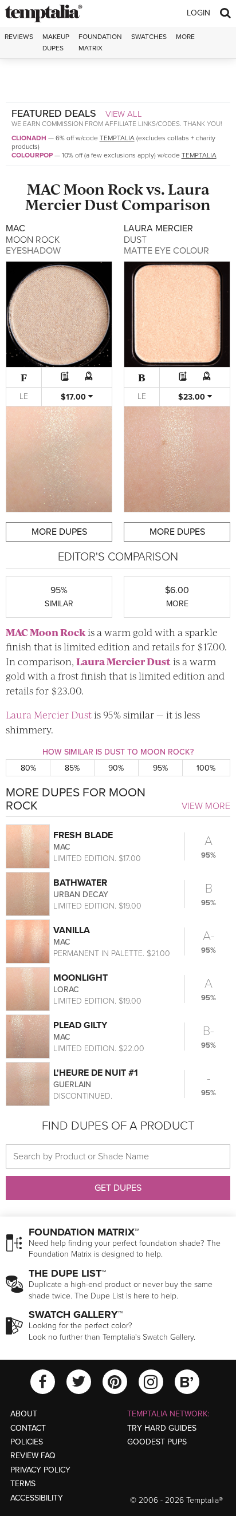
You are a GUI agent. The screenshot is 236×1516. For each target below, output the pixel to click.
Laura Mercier (110, 661)
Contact (28, 1428)
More (185, 37)
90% (116, 768)
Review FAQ (33, 1455)
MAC (44, 189)
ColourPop (32, 155)
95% (160, 768)
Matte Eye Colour (166, 250)
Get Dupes (118, 1188)
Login (198, 13)
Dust (101, 204)
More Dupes (59, 532)
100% (205, 768)
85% (72, 768)
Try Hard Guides (161, 1428)
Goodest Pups (157, 1442)
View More (206, 806)
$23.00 (192, 397)
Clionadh (28, 138)
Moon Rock (103, 189)
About (23, 1414)
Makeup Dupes (55, 42)
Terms (23, 1484)
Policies (26, 1442)
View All (123, 114)
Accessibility (36, 1498)
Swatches (149, 37)
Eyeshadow (33, 250)
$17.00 (74, 397)
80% (28, 768)
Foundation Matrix (100, 42)
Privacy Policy (40, 1470)
